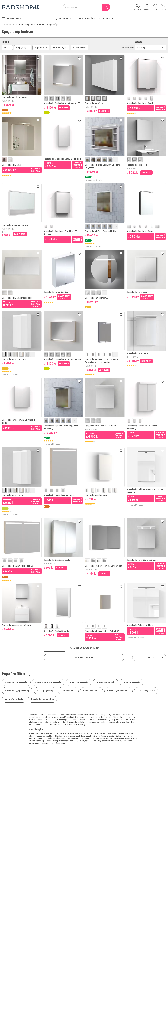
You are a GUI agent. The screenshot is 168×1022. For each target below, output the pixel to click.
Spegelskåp (52, 24)
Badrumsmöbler (38, 24)
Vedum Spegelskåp (14, 699)
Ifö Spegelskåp (68, 691)
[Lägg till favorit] (38, 59)
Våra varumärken (87, 18)
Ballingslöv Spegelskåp (16, 682)
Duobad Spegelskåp (105, 682)
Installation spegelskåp (42, 699)
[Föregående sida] (135, 657)
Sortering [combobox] (141, 47)
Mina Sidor (147, 9)
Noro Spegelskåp (91, 691)
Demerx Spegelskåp (78, 682)
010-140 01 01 (66, 18)
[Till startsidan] (20, 7)
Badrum (7, 24)
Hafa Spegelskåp (45, 691)
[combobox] (149, 657)
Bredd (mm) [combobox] (58, 47)
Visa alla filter (79, 47)
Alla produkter (14, 18)
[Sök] (106, 7)
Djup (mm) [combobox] (21, 47)
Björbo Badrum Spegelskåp (48, 682)
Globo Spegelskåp (131, 682)
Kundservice (137, 9)
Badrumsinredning (21, 24)
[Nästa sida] (162, 657)
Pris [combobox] (6, 47)
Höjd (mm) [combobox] (39, 47)
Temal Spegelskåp (146, 691)
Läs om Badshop (106, 18)
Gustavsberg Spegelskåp (17, 691)
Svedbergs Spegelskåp (118, 691)
